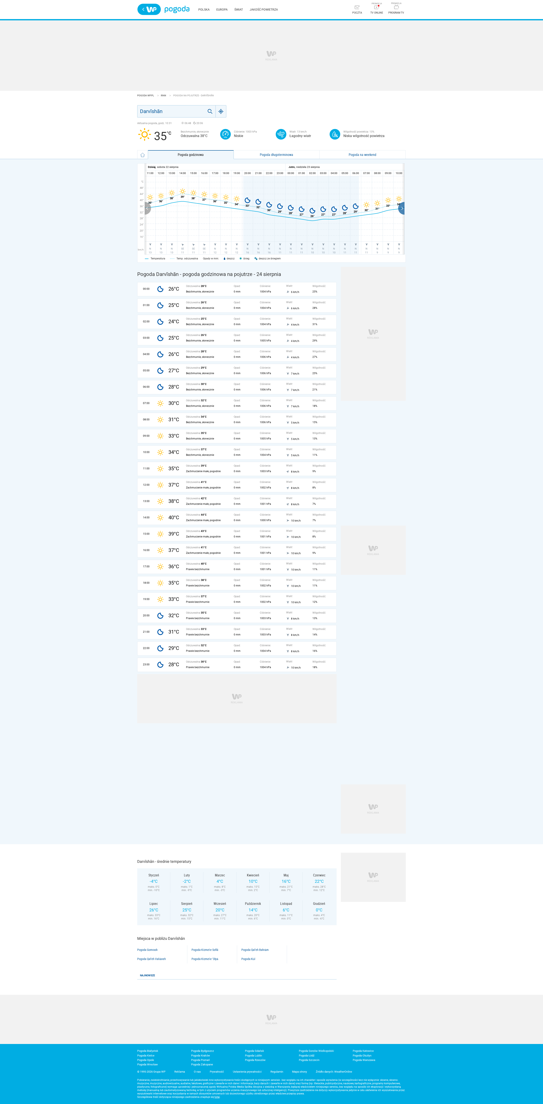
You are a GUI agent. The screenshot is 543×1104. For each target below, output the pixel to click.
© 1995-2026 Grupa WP (151, 1071)
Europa (222, 9)
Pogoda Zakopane (202, 1064)
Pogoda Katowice (363, 1050)
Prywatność (217, 1071)
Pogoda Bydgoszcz (202, 1050)
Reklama (179, 1071)
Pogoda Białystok (147, 1050)
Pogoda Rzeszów (255, 1060)
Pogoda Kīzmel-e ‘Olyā (205, 959)
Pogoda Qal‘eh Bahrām (255, 950)
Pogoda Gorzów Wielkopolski (316, 1050)
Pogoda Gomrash (147, 950)
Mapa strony (299, 1071)
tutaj (217, 1097)
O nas (197, 1071)
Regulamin (276, 1071)
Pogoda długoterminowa (276, 154)
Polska (204, 9)
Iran (164, 95)
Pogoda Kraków (200, 1055)
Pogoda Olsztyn (362, 1055)
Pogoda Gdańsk (254, 1050)
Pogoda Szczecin (309, 1060)
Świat (238, 9)
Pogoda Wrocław (147, 1064)
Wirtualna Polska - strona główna (149, 9)
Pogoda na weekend (362, 154)
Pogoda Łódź (306, 1055)
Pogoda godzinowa (191, 154)
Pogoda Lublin (253, 1055)
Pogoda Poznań (200, 1060)
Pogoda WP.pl (146, 95)
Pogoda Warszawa (364, 1060)
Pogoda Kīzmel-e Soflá (205, 950)
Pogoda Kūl (248, 959)
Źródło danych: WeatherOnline (334, 1071)
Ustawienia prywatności (247, 1071)
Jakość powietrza (264, 9)
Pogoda (177, 9)
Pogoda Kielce (145, 1055)
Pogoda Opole (145, 1060)
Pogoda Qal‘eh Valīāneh (151, 959)
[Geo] (221, 111)
